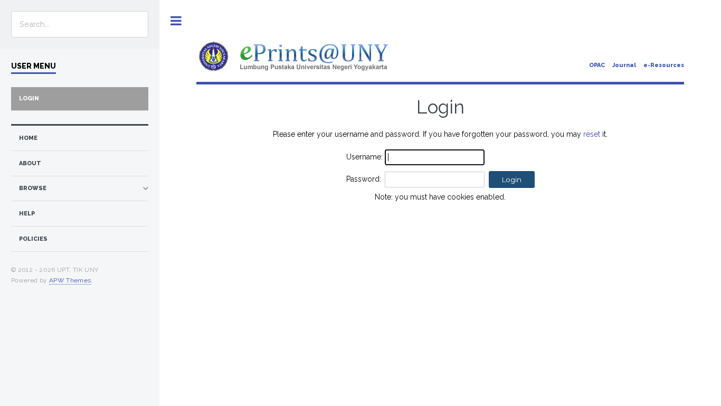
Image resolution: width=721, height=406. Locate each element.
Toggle (176, 21)
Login (29, 98)
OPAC (597, 65)
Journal (624, 65)
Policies (33, 238)
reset (591, 134)
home (28, 138)
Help (27, 213)
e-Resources (663, 65)
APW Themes (70, 280)
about (30, 163)
